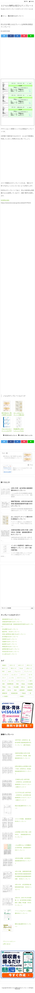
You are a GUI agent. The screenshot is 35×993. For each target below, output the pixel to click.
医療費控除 (10, 684)
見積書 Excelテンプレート (9, 641)
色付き (9, 690)
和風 (17, 684)
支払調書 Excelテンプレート (10, 629)
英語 (15, 690)
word (9, 671)
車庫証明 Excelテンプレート (10, 646)
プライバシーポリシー (9, 941)
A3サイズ (12, 665)
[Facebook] (11, 35)
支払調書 (16, 687)
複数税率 (21, 690)
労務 (3, 684)
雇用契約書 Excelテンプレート (10, 649)
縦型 (3, 690)
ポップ (4, 681)
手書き (4, 687)
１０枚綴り (5, 696)
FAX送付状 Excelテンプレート (10, 651)
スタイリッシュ (21, 677)
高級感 (24, 693)
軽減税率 (29, 690)
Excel (26, 435)
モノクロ (11, 681)
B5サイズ (13, 668)
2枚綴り (4, 665)
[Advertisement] (17, 59)
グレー (4, 677)
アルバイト (17, 671)
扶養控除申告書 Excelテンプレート (12, 621)
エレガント (14, 674)
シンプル (30, 435)
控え (9, 687)
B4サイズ (4, 668)
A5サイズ (29, 665)
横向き (23, 687)
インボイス (5, 674)
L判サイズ (29, 668)
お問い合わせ (6, 944)
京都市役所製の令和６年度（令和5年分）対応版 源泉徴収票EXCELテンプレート (22, 532)
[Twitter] (4, 35)
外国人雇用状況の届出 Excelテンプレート (14, 634)
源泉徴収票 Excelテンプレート (10, 619)
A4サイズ (21, 665)
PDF (3, 671)
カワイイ (23, 674)
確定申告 (30, 687)
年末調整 (30, 684)
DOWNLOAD (5, 200)
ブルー (30, 677)
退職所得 (4, 693)
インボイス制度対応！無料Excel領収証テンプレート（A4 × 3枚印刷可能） (21, 548)
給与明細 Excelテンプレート (10, 636)
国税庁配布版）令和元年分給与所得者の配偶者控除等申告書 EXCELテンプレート (22, 503)
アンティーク (28, 671)
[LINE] (31, 35)
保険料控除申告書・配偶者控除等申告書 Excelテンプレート (17, 625)
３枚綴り (22, 435)
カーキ (30, 674)
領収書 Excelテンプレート (17, 16)
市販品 (23, 684)
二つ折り (30, 681)
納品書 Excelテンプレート (9, 644)
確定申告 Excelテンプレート (10, 631)
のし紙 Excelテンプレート (9, 654)
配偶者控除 (14, 693)
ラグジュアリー (20, 681)
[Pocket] (24, 35)
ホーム (4, 16)
